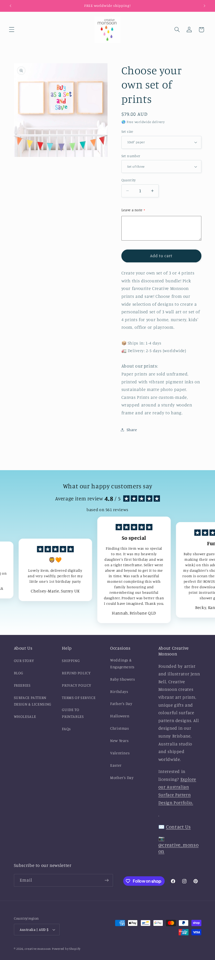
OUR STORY (24, 660)
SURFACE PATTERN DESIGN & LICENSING (32, 701)
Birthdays (119, 691)
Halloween (120, 716)
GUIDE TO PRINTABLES (73, 713)
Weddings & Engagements (122, 663)
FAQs (66, 728)
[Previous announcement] (10, 6)
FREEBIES (22, 685)
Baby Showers (122, 679)
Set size (127, 131)
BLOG (19, 673)
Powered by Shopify (66, 949)
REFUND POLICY (76, 673)
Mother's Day (122, 777)
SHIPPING (71, 660)
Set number (130, 156)
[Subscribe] (106, 880)
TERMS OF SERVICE (78, 697)
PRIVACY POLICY (76, 685)
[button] (12, 30)
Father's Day (121, 703)
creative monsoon (38, 949)
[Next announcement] (204, 6)
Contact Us (178, 827)
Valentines (120, 753)
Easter (116, 765)
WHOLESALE (25, 716)
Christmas (119, 728)
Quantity (128, 180)
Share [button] (132, 429)
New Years (119, 740)
